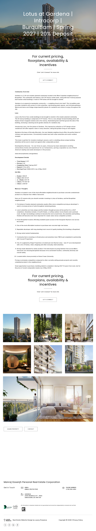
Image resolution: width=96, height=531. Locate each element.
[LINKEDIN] (13, 524)
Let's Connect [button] (48, 80)
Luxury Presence (41, 520)
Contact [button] (31, 429)
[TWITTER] (5, 524)
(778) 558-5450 (71, 489)
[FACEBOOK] (17, 524)
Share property (13, 429)
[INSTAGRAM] (9, 524)
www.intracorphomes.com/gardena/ (26, 153)
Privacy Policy (78, 520)
